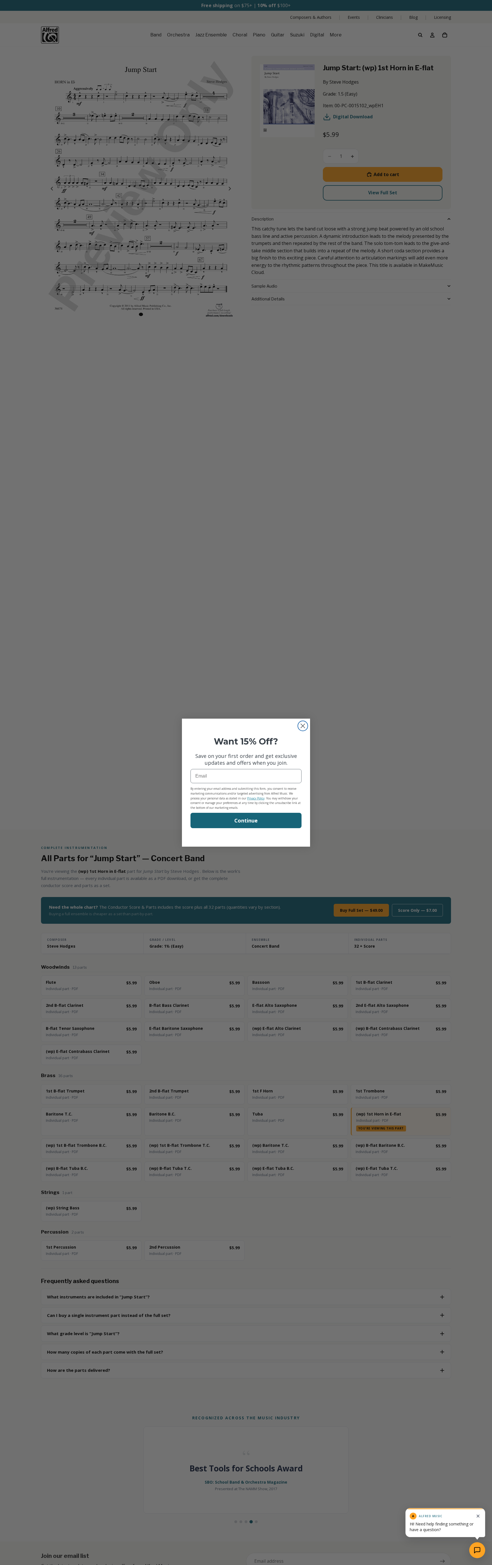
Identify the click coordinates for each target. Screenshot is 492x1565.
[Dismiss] (478, 1516)
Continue (246, 820)
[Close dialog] (303, 726)
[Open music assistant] (477, 1550)
